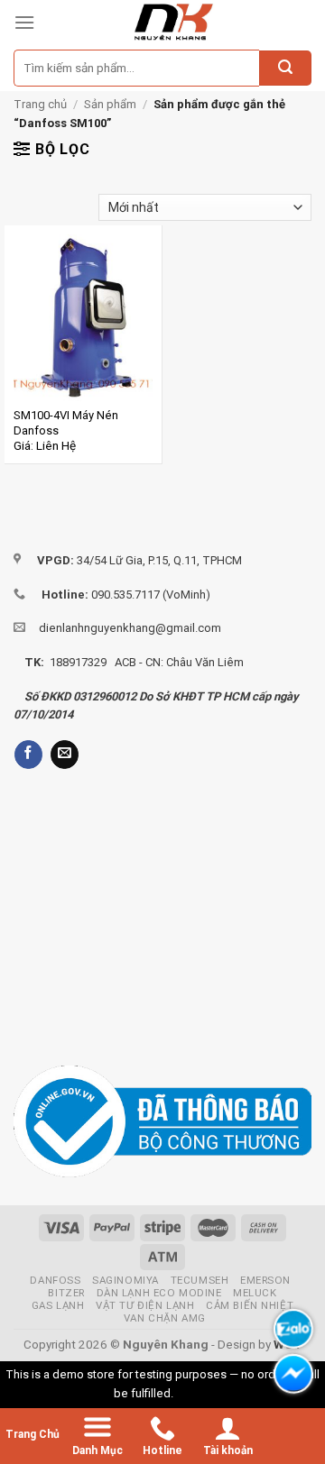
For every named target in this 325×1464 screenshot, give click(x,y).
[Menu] (24, 22)
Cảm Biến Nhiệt (249, 1305)
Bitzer (66, 1292)
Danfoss (55, 1280)
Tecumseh (200, 1280)
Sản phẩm (110, 104)
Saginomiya (125, 1280)
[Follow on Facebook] (28, 754)
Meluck (254, 1292)
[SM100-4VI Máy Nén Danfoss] (83, 317)
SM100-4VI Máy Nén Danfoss (66, 422)
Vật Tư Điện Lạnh (145, 1305)
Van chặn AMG (165, 1318)
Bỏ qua (194, 1393)
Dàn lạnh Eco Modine (159, 1292)
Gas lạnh (58, 1305)
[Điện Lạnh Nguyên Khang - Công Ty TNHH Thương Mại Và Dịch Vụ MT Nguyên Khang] (173, 22)
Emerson (265, 1280)
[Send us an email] (65, 754)
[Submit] (285, 68)
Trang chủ (40, 104)
